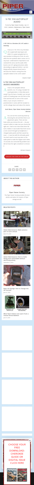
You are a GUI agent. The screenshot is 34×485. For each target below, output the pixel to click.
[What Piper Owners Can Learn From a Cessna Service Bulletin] (17, 303)
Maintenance (18, 27)
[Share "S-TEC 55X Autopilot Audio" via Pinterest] (17, 170)
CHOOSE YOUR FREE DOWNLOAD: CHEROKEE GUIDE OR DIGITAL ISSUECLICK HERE (17, 454)
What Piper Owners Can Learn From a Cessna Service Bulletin (16, 314)
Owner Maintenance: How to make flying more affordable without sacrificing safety (15, 258)
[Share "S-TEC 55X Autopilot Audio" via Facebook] (10, 170)
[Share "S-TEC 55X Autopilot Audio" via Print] (24, 170)
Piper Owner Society (17, 25)
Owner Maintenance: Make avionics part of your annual (15, 230)
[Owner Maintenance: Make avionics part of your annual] (17, 219)
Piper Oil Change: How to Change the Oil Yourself (16, 289)
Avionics (11, 27)
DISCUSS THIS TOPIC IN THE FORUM (17, 156)
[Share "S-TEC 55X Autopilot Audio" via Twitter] (13, 170)
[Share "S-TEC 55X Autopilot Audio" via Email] (20, 170)
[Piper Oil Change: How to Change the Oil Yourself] (17, 275)
